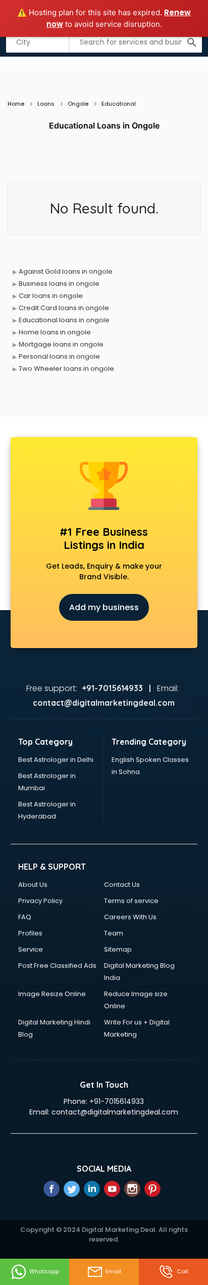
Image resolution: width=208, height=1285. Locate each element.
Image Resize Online (52, 994)
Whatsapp (44, 1271)
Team (113, 933)
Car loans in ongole (51, 296)
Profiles (30, 933)
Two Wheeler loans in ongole (66, 368)
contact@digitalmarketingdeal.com (114, 1112)
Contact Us (122, 884)
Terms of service (131, 901)
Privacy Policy (40, 901)
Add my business (104, 607)
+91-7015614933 (116, 1101)
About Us (32, 884)
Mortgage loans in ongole (61, 344)
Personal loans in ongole (59, 356)
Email (113, 1271)
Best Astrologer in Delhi (55, 759)
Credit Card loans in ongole (64, 308)
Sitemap (118, 949)
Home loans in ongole (55, 332)
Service (30, 949)
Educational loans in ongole (64, 320)
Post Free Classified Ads (57, 965)
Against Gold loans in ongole (66, 271)
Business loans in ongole (59, 283)
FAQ (24, 917)
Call (182, 1271)
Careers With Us (130, 917)
